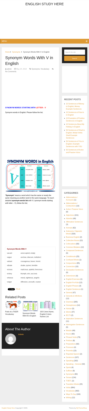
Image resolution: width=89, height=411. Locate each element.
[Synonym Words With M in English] (30, 306)
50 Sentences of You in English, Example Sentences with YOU (75, 143)
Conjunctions (71, 263)
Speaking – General (73, 364)
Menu (4, 41)
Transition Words (72, 384)
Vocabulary (45, 69)
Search (74, 58)
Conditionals (71, 256)
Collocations (71, 244)
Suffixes (69, 371)
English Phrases (72, 286)
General (69, 292)
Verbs (68, 387)
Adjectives (70, 215)
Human (69, 308)
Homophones (71, 305)
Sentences (70, 357)
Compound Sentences (74, 250)
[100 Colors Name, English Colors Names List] (48, 305)
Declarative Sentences (74, 270)
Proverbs (69, 351)
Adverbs (69, 218)
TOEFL (69, 381)
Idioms (68, 312)
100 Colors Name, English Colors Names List (47, 314)
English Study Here (44, 4)
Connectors (70, 266)
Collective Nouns (72, 240)
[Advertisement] (44, 24)
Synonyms (36, 69)
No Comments (10, 71)
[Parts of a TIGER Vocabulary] (13, 305)
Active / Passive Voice (74, 209)
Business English (72, 237)
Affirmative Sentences (74, 222)
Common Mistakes (73, 247)
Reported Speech (73, 354)
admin (9, 69)
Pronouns (69, 347)
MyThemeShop (81, 408)
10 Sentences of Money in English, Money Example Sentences (75, 106)
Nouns (68, 334)
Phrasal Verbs (71, 337)
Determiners (70, 276)
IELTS (68, 315)
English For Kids (72, 282)
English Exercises (73, 279)
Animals (69, 228)
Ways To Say (71, 394)
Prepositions (71, 344)
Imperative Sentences (74, 319)
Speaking (69, 361)
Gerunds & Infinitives (74, 296)
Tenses (69, 377)
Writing (68, 397)
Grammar (69, 302)
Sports (68, 367)
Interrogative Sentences (75, 324)
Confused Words (72, 260)
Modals (69, 330)
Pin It (18, 289)
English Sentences (73, 289)
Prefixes (69, 340)
